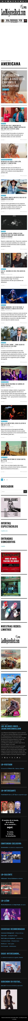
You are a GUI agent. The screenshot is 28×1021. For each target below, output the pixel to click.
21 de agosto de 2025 (9, 200)
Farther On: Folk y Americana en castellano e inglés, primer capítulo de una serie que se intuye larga (13, 127)
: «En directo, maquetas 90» (12, 847)
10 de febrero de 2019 (9, 426)
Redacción (3, 130)
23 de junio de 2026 (9, 164)
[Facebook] (5, 1)
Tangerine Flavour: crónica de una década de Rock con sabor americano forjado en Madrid (12, 235)
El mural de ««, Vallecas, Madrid (12, 768)
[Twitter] (20, 1)
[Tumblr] (18, 1)
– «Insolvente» (12, 938)
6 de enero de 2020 (8, 274)
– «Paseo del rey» (12, 933)
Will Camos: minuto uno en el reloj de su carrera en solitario (13, 198)
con (7, 904)
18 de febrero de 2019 (9, 387)
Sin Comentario (24, 139)
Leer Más (2, 139)
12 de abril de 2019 (8, 348)
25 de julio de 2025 (8, 238)
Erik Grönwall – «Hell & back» (8, 946)
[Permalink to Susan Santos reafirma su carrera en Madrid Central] (14, 373)
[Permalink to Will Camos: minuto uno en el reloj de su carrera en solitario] (14, 186)
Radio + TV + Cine (9, 159)
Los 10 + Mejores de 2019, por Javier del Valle (13, 272)
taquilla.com (4, 531)
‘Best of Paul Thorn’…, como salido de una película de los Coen (12, 345)
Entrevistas (3, 159)
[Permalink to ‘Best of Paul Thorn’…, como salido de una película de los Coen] (14, 333)
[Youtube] (23, 1)
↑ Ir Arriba (14, 1019)
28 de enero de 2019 (9, 462)
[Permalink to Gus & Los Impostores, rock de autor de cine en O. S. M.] (14, 412)
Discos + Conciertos (4, 382)
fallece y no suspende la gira (14, 794)
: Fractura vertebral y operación (12, 985)
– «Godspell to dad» (9, 935)
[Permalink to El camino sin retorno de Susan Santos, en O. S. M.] (14, 448)
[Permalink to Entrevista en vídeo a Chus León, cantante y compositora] (14, 150)
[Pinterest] (13, 1)
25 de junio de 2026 (9, 130)
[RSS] (15, 1)
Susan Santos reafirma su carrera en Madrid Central (12, 385)
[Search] (2, 1)
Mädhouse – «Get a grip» (7, 943)
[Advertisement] (14, 42)
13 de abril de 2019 (8, 310)
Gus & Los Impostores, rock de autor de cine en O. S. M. (13, 424)
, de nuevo (20, 904)
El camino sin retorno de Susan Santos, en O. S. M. (13, 460)
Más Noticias (3, 123)
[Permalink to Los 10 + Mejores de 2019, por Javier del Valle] (14, 260)
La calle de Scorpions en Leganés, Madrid (12, 957)
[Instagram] (8, 1)
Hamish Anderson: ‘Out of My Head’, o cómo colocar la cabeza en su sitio (12, 308)
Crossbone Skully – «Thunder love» (10, 941)
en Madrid (12, 878)
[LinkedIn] (10, 1)
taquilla (3, 546)
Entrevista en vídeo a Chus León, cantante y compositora (11, 162)
